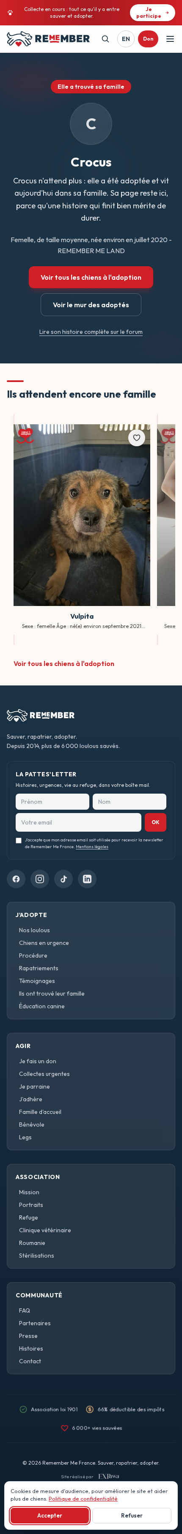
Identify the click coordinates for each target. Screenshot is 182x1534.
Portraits (31, 1205)
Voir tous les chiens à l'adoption (91, 277)
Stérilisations (36, 1255)
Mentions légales (92, 846)
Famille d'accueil (40, 1112)
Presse (28, 1336)
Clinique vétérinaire (45, 1230)
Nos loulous (34, 930)
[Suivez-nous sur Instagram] (39, 879)
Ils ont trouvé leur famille (52, 993)
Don (148, 38)
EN (126, 39)
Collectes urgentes (44, 1074)
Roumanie (32, 1243)
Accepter (49, 1515)
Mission (29, 1192)
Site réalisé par (77, 1476)
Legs (25, 1137)
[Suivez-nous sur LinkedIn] (87, 879)
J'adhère (30, 1099)
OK (156, 822)
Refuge (28, 1217)
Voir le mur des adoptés (91, 304)
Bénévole (31, 1124)
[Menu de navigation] (170, 38)
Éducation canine (42, 1006)
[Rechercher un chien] (105, 38)
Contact (30, 1361)
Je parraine (34, 1086)
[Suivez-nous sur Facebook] (16, 879)
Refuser (132, 1515)
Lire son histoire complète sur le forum (91, 332)
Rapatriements (38, 968)
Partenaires (35, 1323)
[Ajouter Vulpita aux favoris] (136, 437)
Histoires (31, 1348)
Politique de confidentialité (83, 1498)
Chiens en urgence (44, 943)
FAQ (24, 1310)
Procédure (33, 955)
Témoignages (37, 981)
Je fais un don (37, 1061)
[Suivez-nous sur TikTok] (63, 879)
